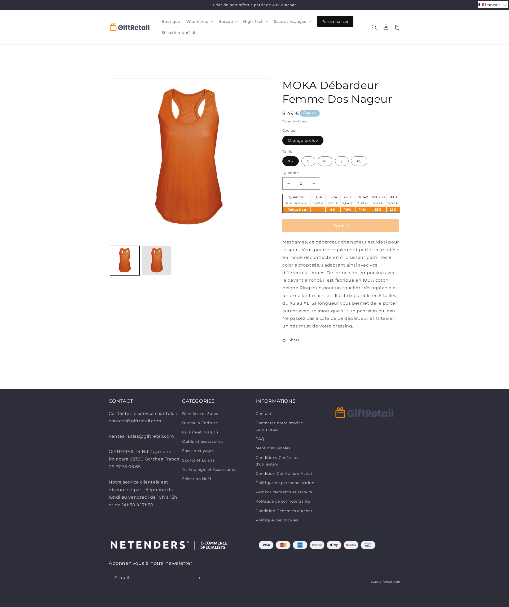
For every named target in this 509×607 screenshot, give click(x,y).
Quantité (290, 173)
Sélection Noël (196, 478)
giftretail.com (390, 581)
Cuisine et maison (200, 432)
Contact (263, 413)
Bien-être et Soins (200, 413)
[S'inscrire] (198, 578)
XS (290, 161)
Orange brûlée (303, 140)
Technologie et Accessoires (209, 469)
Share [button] (294, 340)
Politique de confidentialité (283, 501)
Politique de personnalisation (285, 482)
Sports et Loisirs (198, 460)
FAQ (260, 438)
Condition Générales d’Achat (284, 473)
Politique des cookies (277, 520)
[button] (199, 21)
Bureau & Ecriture (200, 422)
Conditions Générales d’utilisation (277, 461)
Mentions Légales (273, 448)
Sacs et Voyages (198, 450)
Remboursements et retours (284, 492)
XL (359, 161)
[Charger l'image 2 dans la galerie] (157, 260)
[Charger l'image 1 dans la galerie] (124, 260)
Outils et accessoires (203, 441)
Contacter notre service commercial (279, 426)
